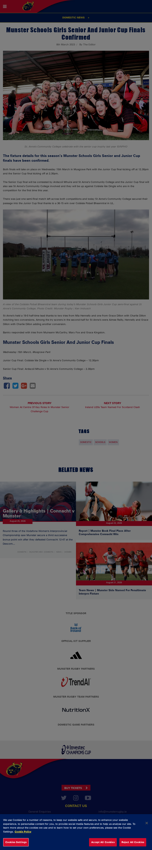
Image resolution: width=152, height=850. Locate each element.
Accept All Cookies (102, 842)
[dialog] (76, 832)
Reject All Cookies (133, 842)
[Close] (146, 823)
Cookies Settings (16, 842)
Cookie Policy (23, 831)
